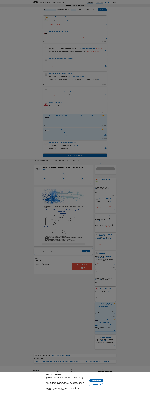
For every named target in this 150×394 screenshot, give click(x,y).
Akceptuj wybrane (96, 384)
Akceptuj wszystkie (96, 380)
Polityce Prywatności (52, 384)
